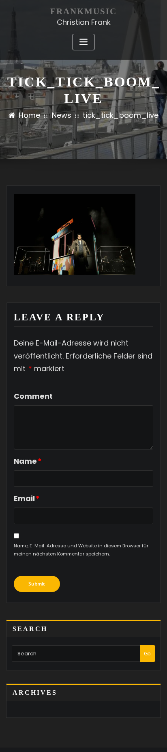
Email (27, 498)
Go (147, 653)
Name (28, 461)
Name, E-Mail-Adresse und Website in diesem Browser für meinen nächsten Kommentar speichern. (81, 549)
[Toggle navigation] (83, 42)
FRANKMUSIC (83, 11)
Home (29, 115)
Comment (33, 396)
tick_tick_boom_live (120, 115)
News (61, 115)
